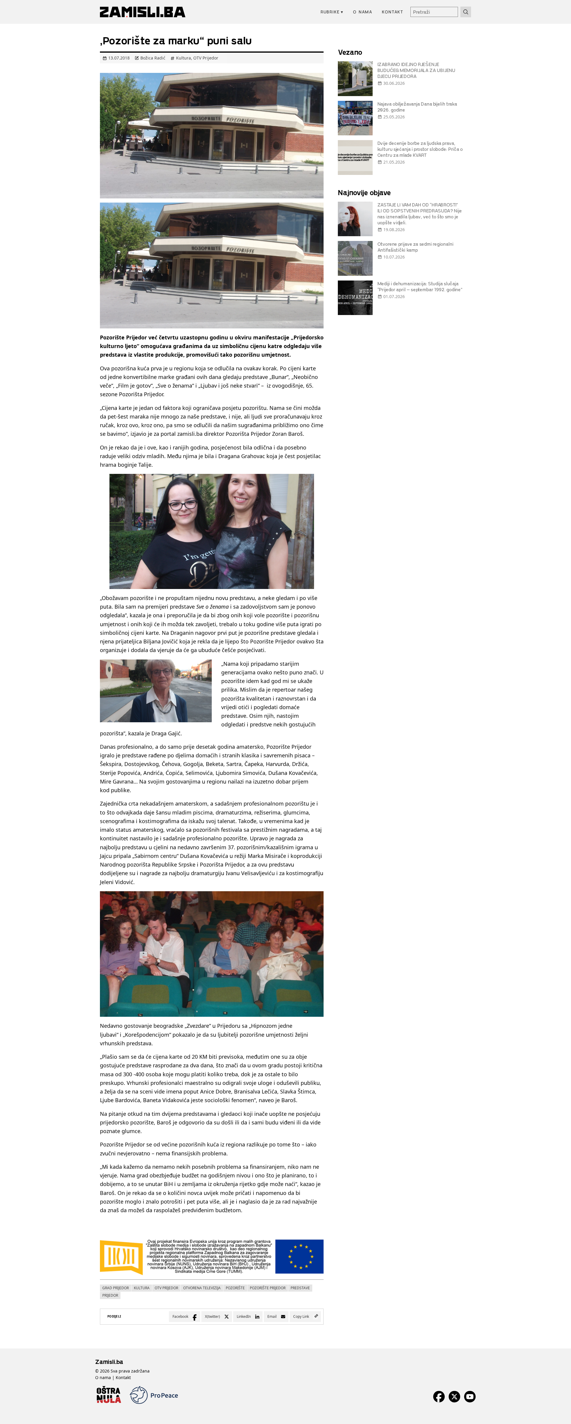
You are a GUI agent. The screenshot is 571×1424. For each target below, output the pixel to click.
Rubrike (332, 11)
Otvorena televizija (202, 1287)
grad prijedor (115, 1287)
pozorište (235, 1287)
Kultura (183, 58)
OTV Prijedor (205, 58)
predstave (300, 1287)
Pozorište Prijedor (268, 1287)
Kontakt (392, 11)
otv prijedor (166, 1287)
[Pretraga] (465, 12)
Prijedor (110, 1295)
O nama (362, 11)
